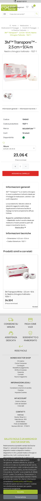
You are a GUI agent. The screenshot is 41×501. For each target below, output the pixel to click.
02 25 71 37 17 (22, 1)
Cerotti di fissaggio (29, 28)
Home (12, 25)
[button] (34, 148)
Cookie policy (18, 481)
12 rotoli (25, 133)
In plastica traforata (19, 30)
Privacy (29, 481)
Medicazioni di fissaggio (10, 28)
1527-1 (25, 124)
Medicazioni (24, 25)
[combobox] (17, 148)
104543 (25, 119)
